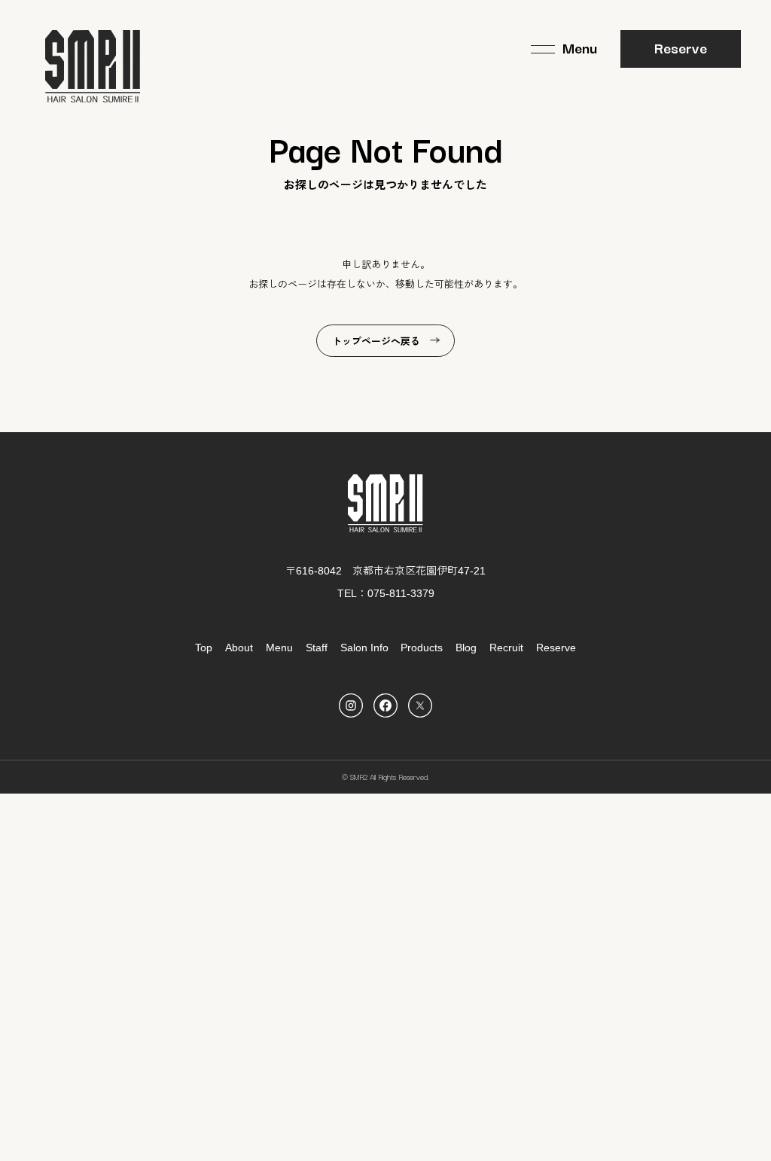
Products (422, 647)
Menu (279, 647)
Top (203, 647)
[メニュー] (564, 49)
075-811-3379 (400, 593)
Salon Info (364, 647)
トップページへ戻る (376, 341)
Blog (466, 647)
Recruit (506, 647)
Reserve (680, 47)
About (239, 647)
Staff (317, 647)
